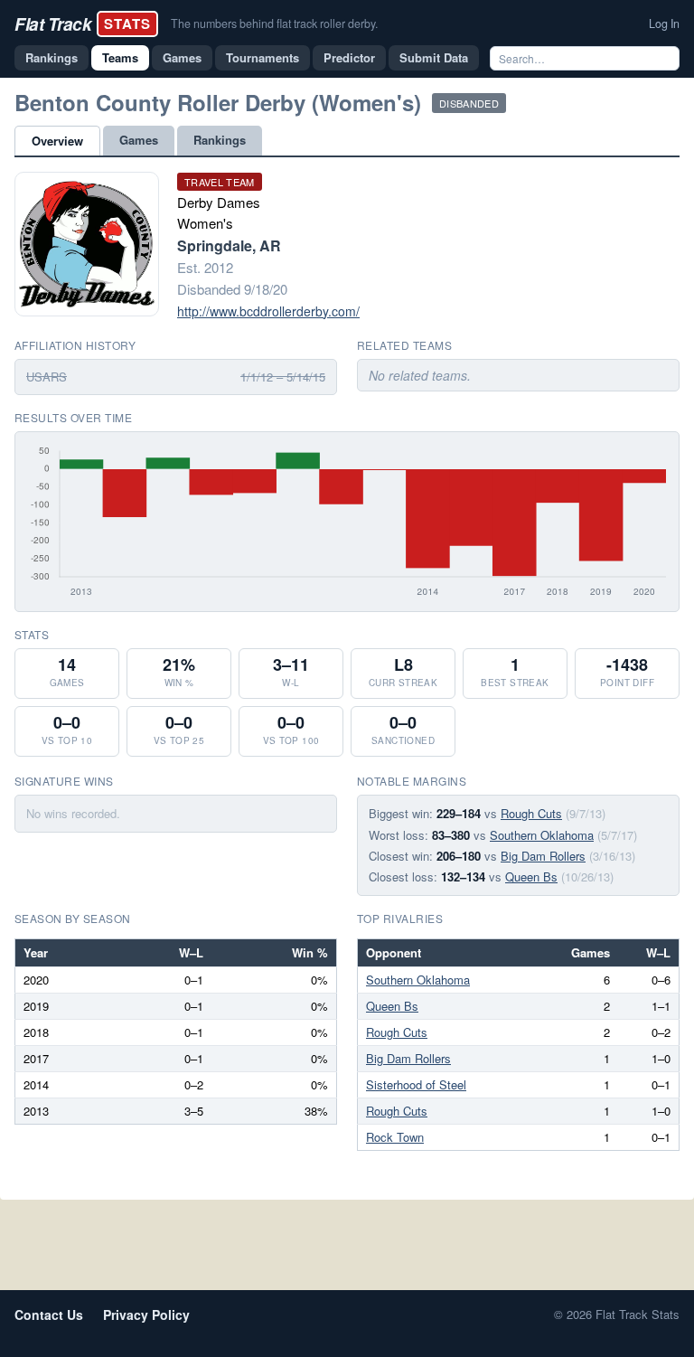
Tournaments (262, 57)
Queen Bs (531, 876)
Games (182, 57)
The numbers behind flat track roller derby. (274, 23)
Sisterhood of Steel (416, 1084)
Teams (120, 57)
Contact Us (48, 1314)
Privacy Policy (146, 1314)
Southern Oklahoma (542, 834)
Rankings (51, 57)
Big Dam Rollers (543, 855)
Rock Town (395, 1136)
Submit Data (433, 57)
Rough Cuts (531, 813)
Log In (664, 23)
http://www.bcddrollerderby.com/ (268, 311)
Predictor (349, 57)
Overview (57, 140)
